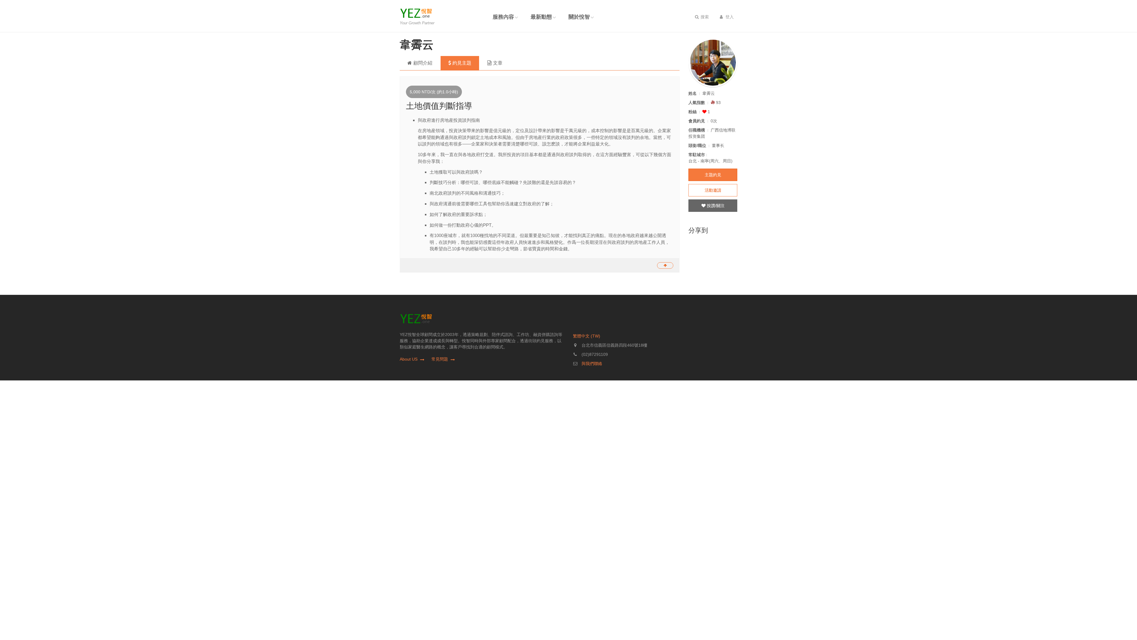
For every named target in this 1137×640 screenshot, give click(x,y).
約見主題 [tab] (461, 62)
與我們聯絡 (592, 363)
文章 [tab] (497, 62)
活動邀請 (713, 190)
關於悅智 (579, 17)
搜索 (704, 17)
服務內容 (503, 17)
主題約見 (713, 174)
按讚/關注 (715, 205)
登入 (729, 17)
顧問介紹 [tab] (422, 62)
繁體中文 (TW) (586, 336)
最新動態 (541, 17)
